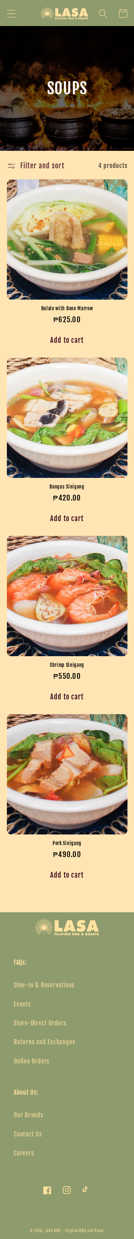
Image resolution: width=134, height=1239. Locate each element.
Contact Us (28, 1134)
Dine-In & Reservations (44, 985)
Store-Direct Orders (40, 1023)
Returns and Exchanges (44, 1042)
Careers (24, 1153)
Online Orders (31, 1061)
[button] (11, 13)
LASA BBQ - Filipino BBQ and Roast (74, 1230)
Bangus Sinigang (66, 487)
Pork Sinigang (67, 843)
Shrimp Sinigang (67, 665)
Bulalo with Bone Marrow (67, 308)
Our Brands (28, 1115)
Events (22, 1004)
